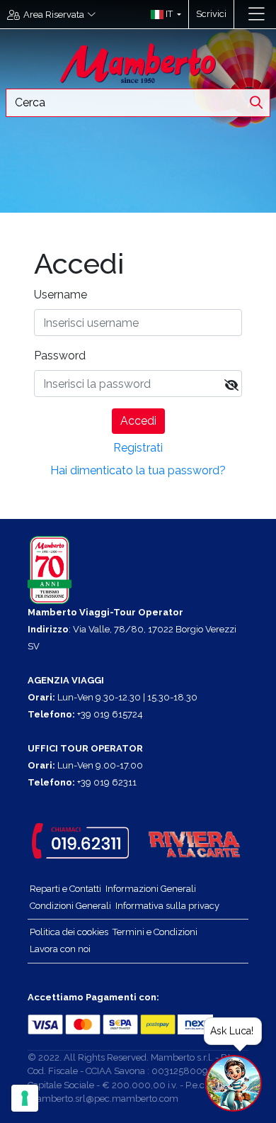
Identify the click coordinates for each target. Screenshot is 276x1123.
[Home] (138, 62)
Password (60, 355)
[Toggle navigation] (256, 14)
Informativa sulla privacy (167, 905)
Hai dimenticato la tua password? (138, 470)
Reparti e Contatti (65, 888)
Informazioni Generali (150, 888)
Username (60, 294)
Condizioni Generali (70, 905)
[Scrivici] (241, 14)
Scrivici (211, 14)
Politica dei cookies (69, 932)
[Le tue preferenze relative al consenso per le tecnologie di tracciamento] (24, 1098)
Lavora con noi (60, 949)
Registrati (138, 447)
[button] (162, 14)
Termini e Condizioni (155, 932)
